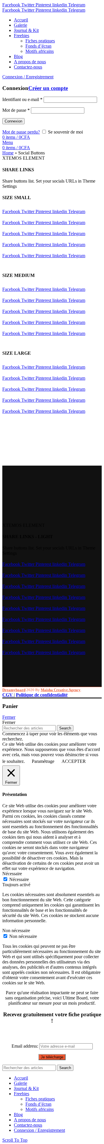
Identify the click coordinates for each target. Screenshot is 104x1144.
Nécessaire (19, 879)
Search (65, 728)
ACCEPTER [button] (74, 761)
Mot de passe (16, 110)
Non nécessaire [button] (16, 930)
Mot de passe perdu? (21, 131)
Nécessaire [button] (12, 873)
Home (8, 152)
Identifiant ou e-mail (22, 99)
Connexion (13, 121)
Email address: (25, 1046)
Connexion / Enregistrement (39, 1130)
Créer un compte (48, 88)
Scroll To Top (14, 1140)
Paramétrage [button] (43, 761)
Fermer (8, 717)
